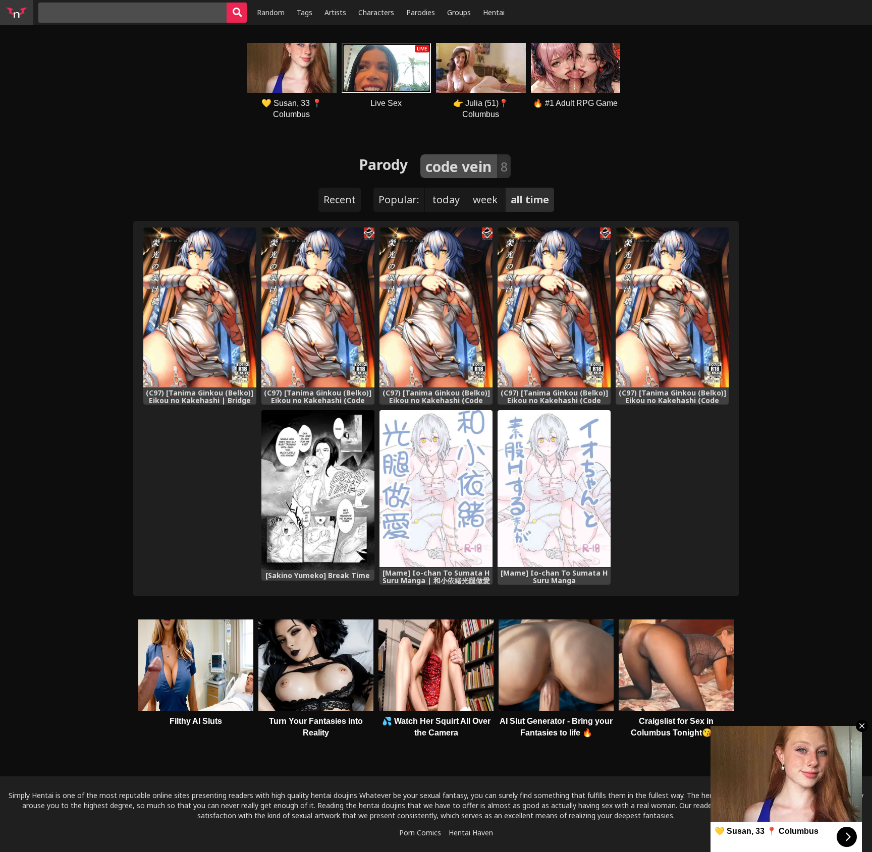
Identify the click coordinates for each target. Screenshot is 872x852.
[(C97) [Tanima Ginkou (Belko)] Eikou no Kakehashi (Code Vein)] (672, 307)
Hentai (494, 12)
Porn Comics (420, 832)
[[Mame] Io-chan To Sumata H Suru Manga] (554, 488)
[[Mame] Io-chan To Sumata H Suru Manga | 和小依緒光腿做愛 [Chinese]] (436, 488)
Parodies (420, 12)
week (485, 199)
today (446, 199)
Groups (459, 12)
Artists (335, 12)
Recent (339, 199)
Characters (376, 12)
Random (271, 12)
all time (530, 199)
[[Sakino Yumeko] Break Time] (317, 490)
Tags (304, 12)
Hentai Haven (471, 832)
